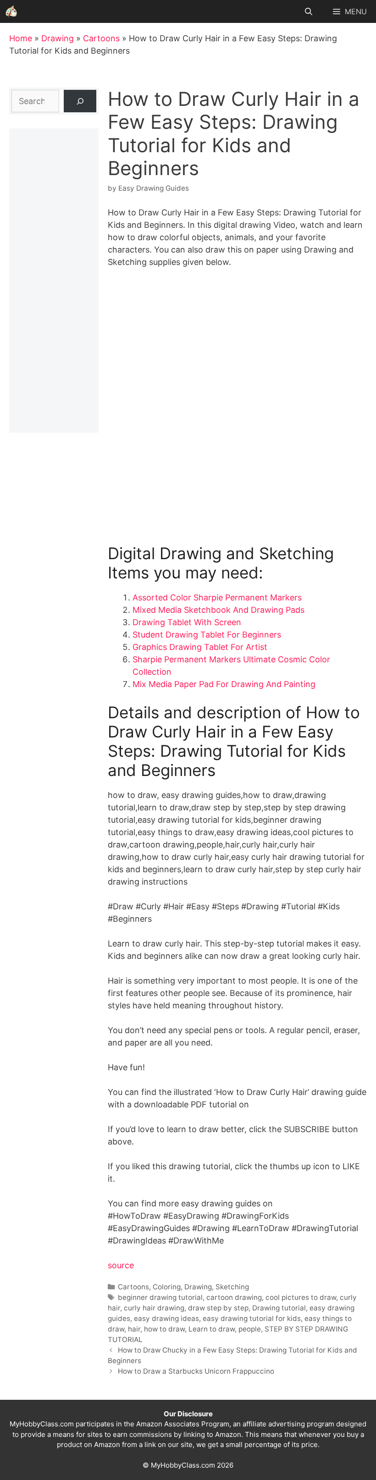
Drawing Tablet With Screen (187, 622)
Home (20, 38)
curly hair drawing (154, 1308)
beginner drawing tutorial (160, 1297)
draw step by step (218, 1308)
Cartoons (101, 38)
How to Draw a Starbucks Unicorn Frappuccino (196, 1371)
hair (134, 1329)
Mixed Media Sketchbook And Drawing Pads (218, 610)
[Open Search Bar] (309, 11)
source (121, 1265)
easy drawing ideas (166, 1318)
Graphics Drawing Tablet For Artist (200, 647)
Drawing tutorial (279, 1308)
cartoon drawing (234, 1297)
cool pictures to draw (300, 1297)
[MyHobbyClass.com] (11, 11)
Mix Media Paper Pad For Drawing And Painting (224, 684)
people (249, 1329)
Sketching (232, 1286)
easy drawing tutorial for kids (252, 1318)
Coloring (167, 1286)
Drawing (57, 38)
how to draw (164, 1329)
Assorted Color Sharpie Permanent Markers (217, 597)
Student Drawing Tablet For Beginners (207, 634)
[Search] (80, 101)
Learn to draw (211, 1329)
